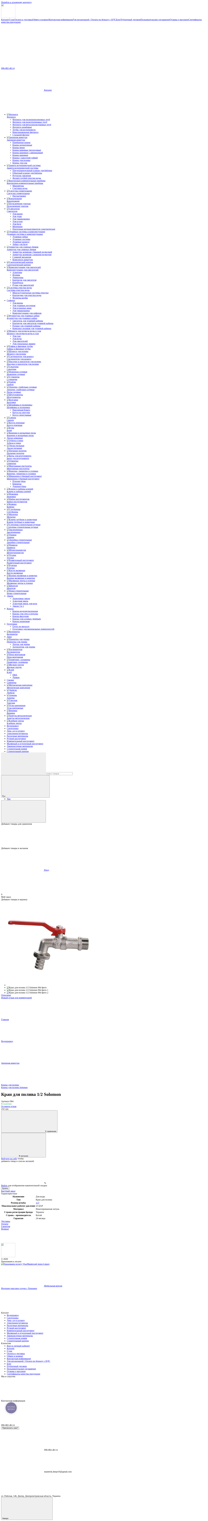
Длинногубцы (19, 486)
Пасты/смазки (19, 196)
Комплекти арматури (22, 259)
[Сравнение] (23, 811)
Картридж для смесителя (24, 280)
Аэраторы (17, 272)
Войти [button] (4, 1185)
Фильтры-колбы (20, 298)
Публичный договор (131, 19)
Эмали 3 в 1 (18, 606)
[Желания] (104, 836)
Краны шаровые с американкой (27, 152)
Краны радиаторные (22, 145)
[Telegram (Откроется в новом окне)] (22, 44)
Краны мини (18, 147)
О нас (11, 19)
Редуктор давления (21, 175)
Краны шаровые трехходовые (26, 150)
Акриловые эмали (21, 598)
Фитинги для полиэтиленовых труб (29, 122)
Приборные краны (21, 142)
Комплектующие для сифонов (26, 313)
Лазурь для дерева (21, 644)
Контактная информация (61, 19)
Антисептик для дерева (23, 647)
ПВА (14, 675)
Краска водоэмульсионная (25, 611)
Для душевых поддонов (23, 305)
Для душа (17, 216)
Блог (118, 19)
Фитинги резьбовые (22, 127)
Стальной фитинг (21, 135)
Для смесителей (20, 341)
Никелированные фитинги (25, 132)
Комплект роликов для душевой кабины (31, 328)
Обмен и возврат (40, 19)
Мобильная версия (53, 1286)
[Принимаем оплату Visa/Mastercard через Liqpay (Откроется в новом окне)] (25, 1264)
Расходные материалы (17, 736)
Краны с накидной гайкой (25, 158)
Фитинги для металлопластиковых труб (31, 124)
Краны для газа (19, 163)
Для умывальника (21, 219)
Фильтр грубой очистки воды (26, 178)
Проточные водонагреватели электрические (33, 229)
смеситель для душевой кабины (27, 321)
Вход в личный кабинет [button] (18, 1346)
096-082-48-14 (8, 68)
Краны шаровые (20, 155)
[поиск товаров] (23, 764)
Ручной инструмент (16, 738)
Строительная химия (17, 749)
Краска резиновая (21, 621)
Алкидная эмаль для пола (24, 603)
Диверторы (17, 277)
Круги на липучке (21, 412)
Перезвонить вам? (10, 1428)
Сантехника (12, 728)
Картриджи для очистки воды (26, 295)
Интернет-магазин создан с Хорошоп (19, 1288)
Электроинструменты (17, 733)
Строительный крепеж (18, 751)
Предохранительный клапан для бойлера (32, 170)
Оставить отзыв (8, 1106)
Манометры (18, 186)
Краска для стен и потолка (25, 614)
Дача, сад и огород (16, 731)
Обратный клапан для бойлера (27, 173)
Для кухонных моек (22, 308)
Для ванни (17, 214)
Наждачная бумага (21, 410)
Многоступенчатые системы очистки (30, 293)
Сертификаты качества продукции (23, 1374)
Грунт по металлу (20, 626)
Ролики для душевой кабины (26, 326)
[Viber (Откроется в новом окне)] (65, 44)
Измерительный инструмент (20, 741)
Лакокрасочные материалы (20, 746)
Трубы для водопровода (24, 130)
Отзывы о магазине (179, 19)
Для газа (16, 336)
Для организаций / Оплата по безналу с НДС (94, 19)
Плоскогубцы (19, 481)
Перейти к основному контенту (16, 2)
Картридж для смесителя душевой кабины (32, 323)
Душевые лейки (20, 237)
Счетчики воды (19, 188)
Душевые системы (21, 239)
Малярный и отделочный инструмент (25, 743)
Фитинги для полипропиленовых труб (31, 119)
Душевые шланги (20, 242)
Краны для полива (21, 160)
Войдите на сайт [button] (9, 1158)
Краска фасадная (20, 616)
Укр (8, 799)
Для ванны (17, 303)
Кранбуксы (17, 282)
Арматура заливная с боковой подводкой (32, 252)
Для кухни (17, 221)
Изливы (16, 275)
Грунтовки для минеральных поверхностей (33, 629)
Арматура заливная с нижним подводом (31, 254)
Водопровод (13, 726)
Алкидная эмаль (20, 601)
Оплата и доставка (23, 19)
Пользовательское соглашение (155, 19)
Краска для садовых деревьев (26, 619)
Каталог (5, 19)
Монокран (17, 226)
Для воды (17, 338)
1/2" (38, 1203)
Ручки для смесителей (23, 285)
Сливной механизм (21, 257)
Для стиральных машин (23, 343)
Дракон (16, 677)
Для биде (16, 224)
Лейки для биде (20, 244)
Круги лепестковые (21, 415)
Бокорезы (17, 484)
